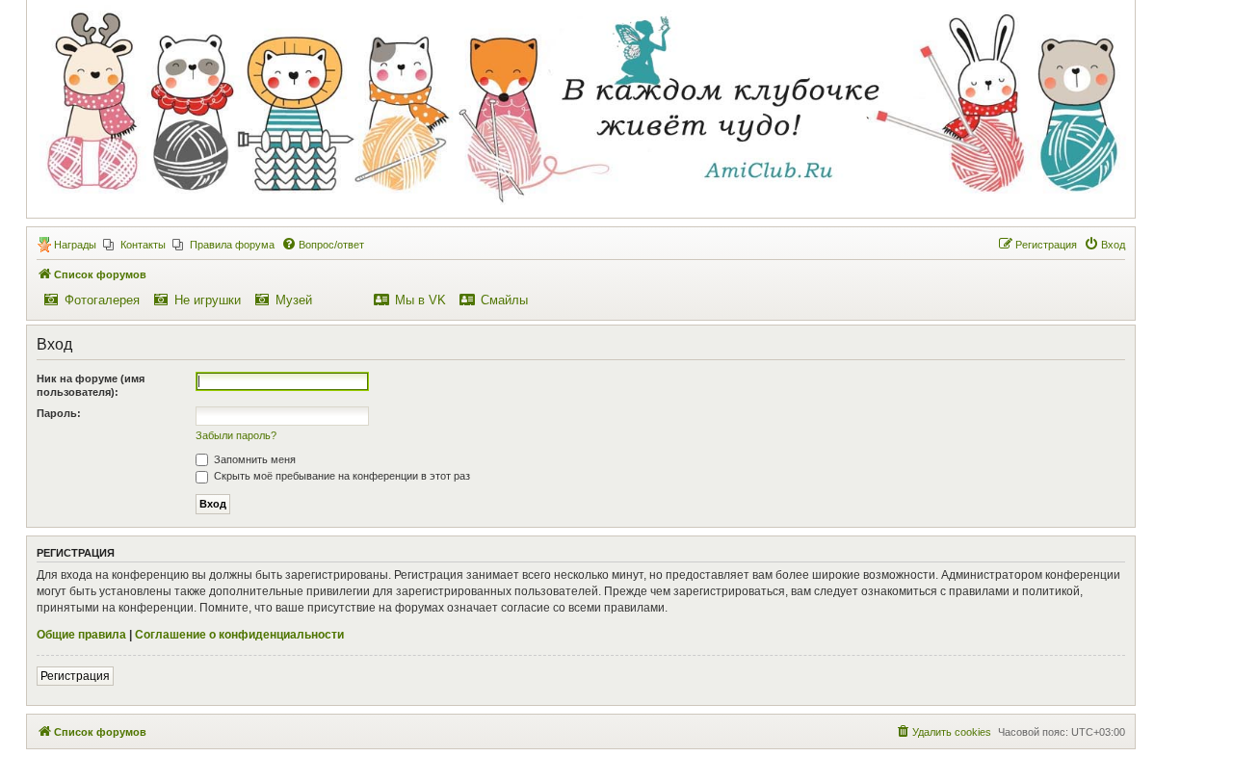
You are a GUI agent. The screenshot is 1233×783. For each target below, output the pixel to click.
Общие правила (81, 634)
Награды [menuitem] (75, 244)
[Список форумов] (580, 108)
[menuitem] (134, 244)
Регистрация (75, 676)
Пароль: (59, 413)
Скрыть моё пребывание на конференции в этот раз (340, 476)
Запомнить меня (253, 459)
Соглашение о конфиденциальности (239, 634)
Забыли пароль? (236, 435)
